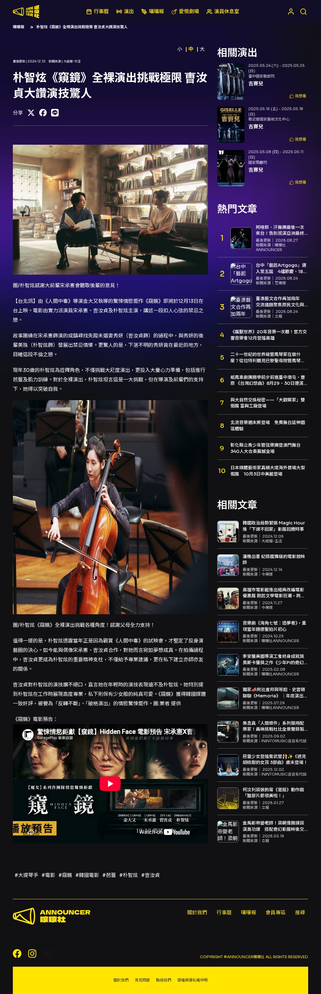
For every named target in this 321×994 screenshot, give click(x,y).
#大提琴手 (26, 875)
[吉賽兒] (231, 81)
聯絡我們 (163, 980)
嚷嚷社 (26, 11)
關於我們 (197, 912)
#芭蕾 (109, 875)
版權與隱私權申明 (192, 980)
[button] (297, 96)
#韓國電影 (87, 875)
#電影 (48, 875)
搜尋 (300, 912)
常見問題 (142, 980)
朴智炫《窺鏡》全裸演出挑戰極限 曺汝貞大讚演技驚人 (82, 26)
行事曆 (224, 912)
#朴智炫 (128, 875)
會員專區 (276, 912)
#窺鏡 (65, 875)
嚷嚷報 (18, 26)
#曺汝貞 (150, 875)
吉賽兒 (255, 83)
